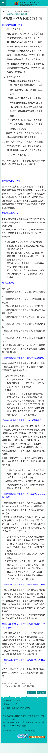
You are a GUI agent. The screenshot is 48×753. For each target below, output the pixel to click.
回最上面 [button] (41, 693)
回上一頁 (31, 693)
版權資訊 (27, 12)
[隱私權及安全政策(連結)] (37, 737)
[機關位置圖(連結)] (22, 737)
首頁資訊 (16, 12)
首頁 (7, 12)
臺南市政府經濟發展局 (27, 3)
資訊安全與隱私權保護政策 (17, 14)
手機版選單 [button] (3, 3)
